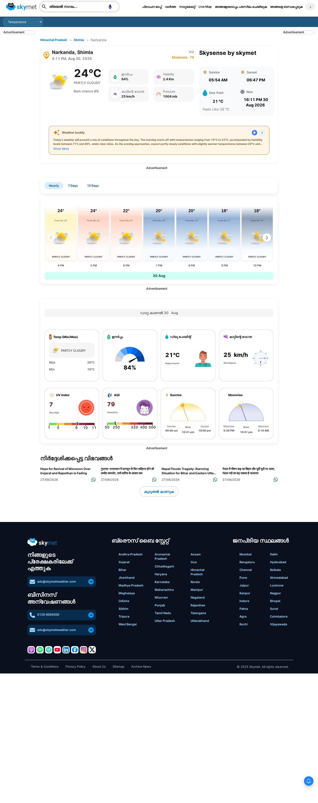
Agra (243, 616)
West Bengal (128, 624)
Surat (274, 608)
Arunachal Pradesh (162, 556)
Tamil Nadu (163, 613)
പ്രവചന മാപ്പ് (152, 6)
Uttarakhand (200, 621)
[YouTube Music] (57, 649)
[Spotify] (39, 649)
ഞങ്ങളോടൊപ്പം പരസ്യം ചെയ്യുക (241, 6)
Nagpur (275, 593)
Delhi (274, 554)
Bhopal (275, 601)
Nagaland (198, 597)
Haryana (161, 574)
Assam (196, 554)
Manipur (197, 589)
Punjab (160, 605)
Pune (243, 577)
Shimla (79, 40)
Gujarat (124, 562)
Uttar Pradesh (165, 621)
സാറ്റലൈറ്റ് (187, 6)
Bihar (122, 570)
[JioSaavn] (48, 649)
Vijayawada (278, 624)
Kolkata (275, 570)
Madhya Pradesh (131, 585)
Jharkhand (127, 577)
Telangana (198, 613)
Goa (194, 562)
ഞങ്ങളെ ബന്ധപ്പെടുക (286, 6)
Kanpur (244, 593)
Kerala (195, 582)
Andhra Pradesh (131, 554)
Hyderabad (278, 562)
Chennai (245, 570)
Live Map (205, 6)
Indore (244, 601)
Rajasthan (198, 605)
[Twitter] (92, 649)
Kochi (243, 624)
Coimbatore (278, 616)
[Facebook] (74, 649)
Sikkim (123, 608)
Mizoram (161, 597)
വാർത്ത (170, 6)
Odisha (124, 601)
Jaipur (244, 585)
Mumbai (245, 554)
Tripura (124, 616)
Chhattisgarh (164, 566)
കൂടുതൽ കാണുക (159, 491)
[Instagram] (83, 649)
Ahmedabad (279, 577)
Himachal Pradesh (53, 40)
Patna (243, 608)
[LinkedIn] (66, 649)
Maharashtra (164, 589)
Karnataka (162, 582)
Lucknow (277, 585)
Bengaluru (247, 562)
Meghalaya (127, 593)
